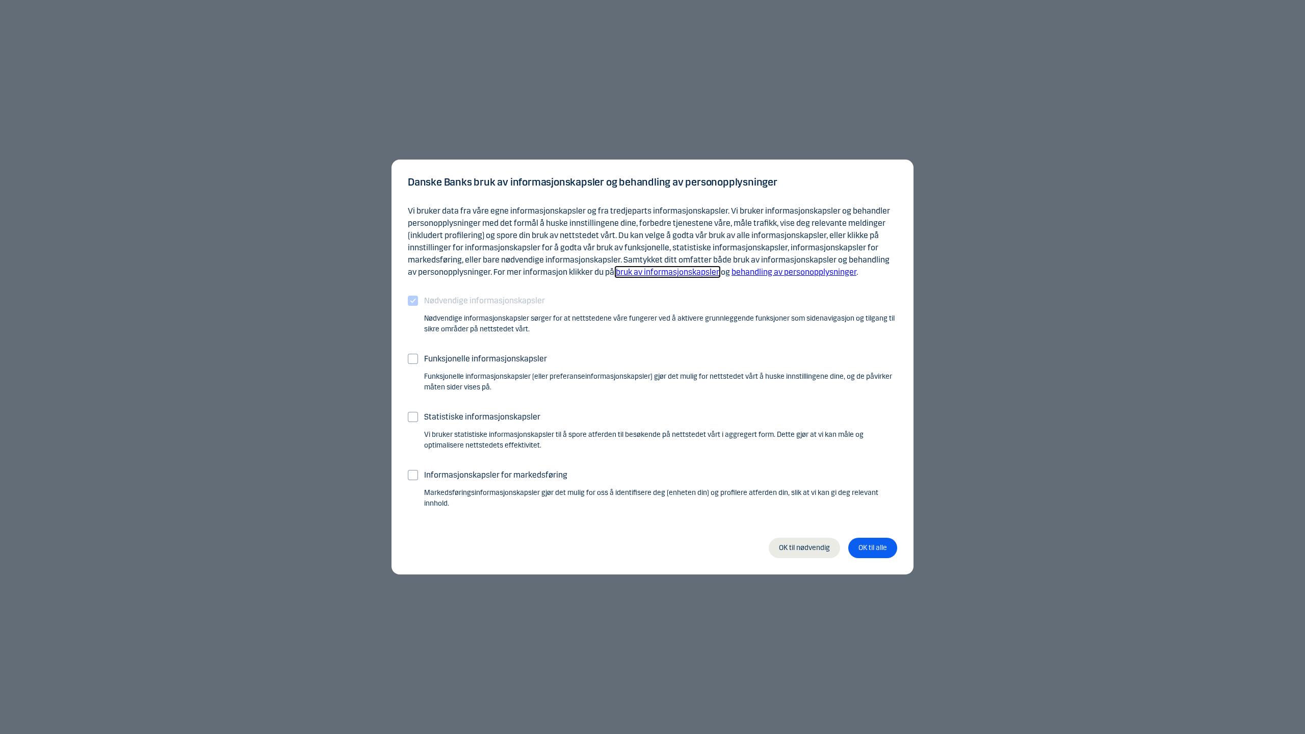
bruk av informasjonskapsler (667, 272)
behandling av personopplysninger (794, 272)
